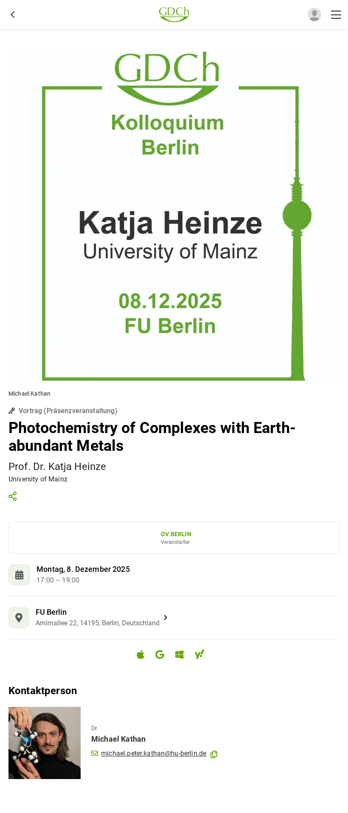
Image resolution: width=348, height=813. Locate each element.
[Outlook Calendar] (182, 656)
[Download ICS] (144, 654)
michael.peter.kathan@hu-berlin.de (153, 753)
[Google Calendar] (163, 656)
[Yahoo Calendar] (202, 656)
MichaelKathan (118, 738)
